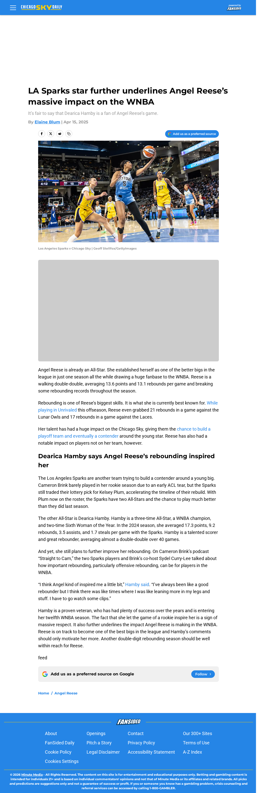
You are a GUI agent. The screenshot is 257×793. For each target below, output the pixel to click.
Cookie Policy (58, 752)
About (51, 733)
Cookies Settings (62, 761)
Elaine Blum (47, 122)
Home (43, 693)
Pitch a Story (99, 742)
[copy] (68, 133)
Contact (136, 733)
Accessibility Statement (151, 752)
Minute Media (32, 774)
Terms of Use (196, 742)
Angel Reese (66, 693)
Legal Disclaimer (103, 752)
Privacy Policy (141, 742)
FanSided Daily (60, 742)
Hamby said (137, 584)
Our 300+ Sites (197, 733)
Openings (96, 733)
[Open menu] (13, 8)
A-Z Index (192, 752)
